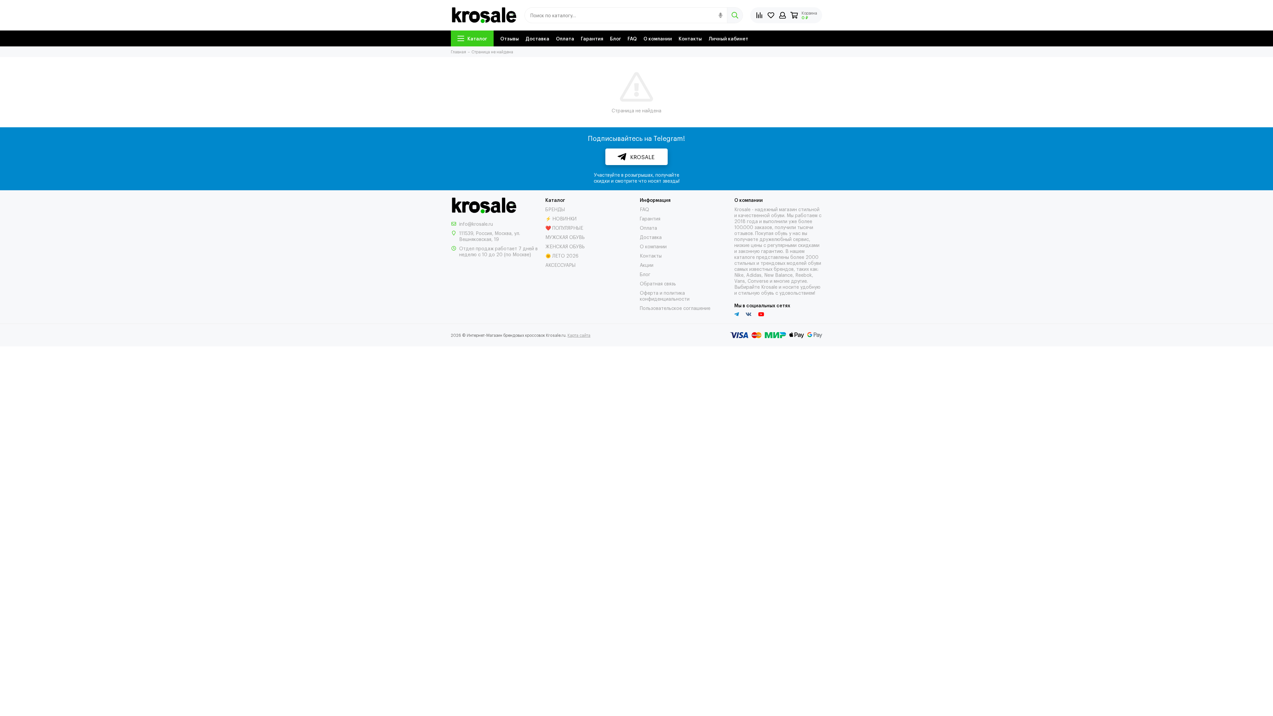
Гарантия (592, 38)
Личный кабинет (728, 38)
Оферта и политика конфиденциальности (665, 295)
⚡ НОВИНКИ (560, 218)
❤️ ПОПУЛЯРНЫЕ (564, 227)
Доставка (537, 38)
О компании (657, 38)
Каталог (477, 38)
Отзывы (509, 38)
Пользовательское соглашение (675, 308)
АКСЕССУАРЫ (560, 265)
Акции (646, 265)
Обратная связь (658, 283)
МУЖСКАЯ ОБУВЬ (565, 237)
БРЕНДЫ (555, 209)
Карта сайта (579, 335)
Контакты (690, 38)
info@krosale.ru (476, 223)
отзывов (743, 233)
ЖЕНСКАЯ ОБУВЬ (565, 246)
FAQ (632, 38)
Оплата (565, 38)
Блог (615, 38)
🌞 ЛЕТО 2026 (561, 255)
